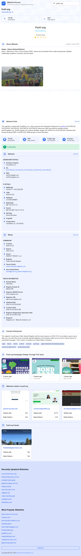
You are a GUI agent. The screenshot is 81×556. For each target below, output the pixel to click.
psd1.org (63, 126)
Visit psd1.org (6, 12)
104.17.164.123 (28, 170)
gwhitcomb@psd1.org (24, 271)
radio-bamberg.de (8, 496)
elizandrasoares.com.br (10, 477)
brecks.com (6, 517)
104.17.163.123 (19, 170)
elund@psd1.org (11, 271)
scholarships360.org (41, 409)
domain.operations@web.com (15, 266)
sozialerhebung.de (8, 480)
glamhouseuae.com (9, 543)
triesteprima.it (7, 499)
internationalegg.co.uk (10, 527)
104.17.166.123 (47, 170)
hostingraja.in (6, 524)
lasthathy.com (7, 502)
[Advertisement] (40, 60)
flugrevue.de (6, 486)
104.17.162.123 (10, 170)
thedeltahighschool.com (12, 448)
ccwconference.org (9, 474)
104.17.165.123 (37, 170)
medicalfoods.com (8, 536)
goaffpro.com (7, 533)
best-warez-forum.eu (10, 514)
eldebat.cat (6, 493)
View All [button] (76, 121)
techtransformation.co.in (11, 521)
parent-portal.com (10, 409)
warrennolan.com (8, 490)
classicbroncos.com (9, 540)
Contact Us (40, 548)
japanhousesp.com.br (10, 483)
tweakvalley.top (7, 530)
